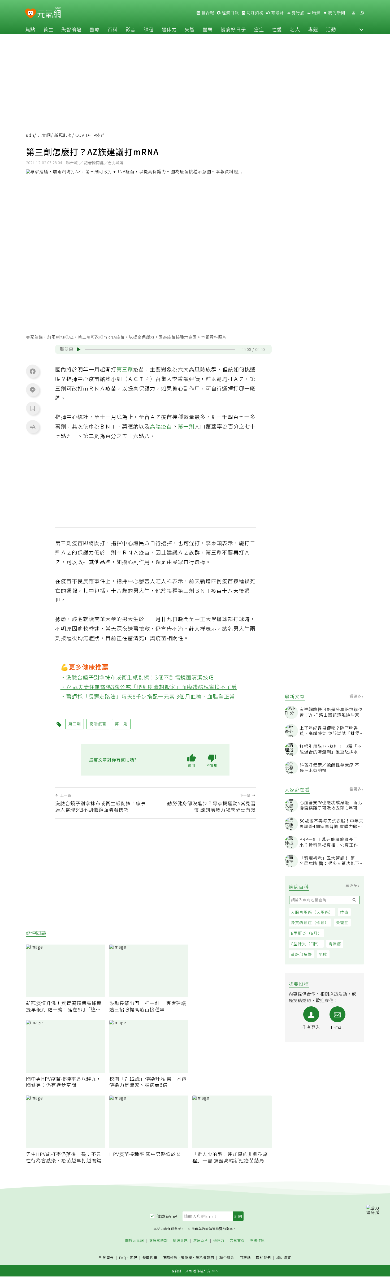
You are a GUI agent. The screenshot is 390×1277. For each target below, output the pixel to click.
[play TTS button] (78, 349)
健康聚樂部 (158, 1241)
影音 (130, 29)
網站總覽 (283, 1258)
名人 (295, 29)
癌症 (259, 29)
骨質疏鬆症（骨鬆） (310, 922)
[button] (361, 29)
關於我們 (263, 1258)
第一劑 (186, 426)
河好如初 (254, 12)
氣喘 (323, 954)
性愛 (277, 29)
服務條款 (170, 1257)
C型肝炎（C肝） (306, 943)
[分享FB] (32, 371)
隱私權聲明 (205, 1257)
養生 (48, 29)
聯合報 (207, 12)
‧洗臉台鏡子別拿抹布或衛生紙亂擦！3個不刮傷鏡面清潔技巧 (137, 677)
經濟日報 (230, 12)
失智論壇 (71, 29)
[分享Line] (32, 389)
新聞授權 (149, 1258)
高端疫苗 (161, 426)
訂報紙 (245, 1258)
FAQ (122, 1257)
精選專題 (180, 1241)
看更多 (355, 696)
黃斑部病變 (301, 954)
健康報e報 (167, 1216)
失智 (190, 29)
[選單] (362, 13)
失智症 (342, 922)
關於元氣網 (134, 1241)
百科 (112, 29)
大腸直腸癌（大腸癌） (312, 912)
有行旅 (297, 12)
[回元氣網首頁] (49, 13)
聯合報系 (226, 1258)
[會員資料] (353, 13)
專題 (313, 29)
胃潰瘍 (334, 943)
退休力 (169, 29)
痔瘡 (344, 912)
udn (30, 135)
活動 (331, 29)
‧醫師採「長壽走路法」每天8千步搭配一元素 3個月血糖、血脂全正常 (147, 696)
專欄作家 (257, 1241)
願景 (315, 12)
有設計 (277, 12)
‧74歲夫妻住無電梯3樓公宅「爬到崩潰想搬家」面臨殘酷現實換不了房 (148, 687)
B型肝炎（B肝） (306, 933)
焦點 (30, 29)
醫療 (94, 29)
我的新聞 (336, 12)
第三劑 (124, 369)
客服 (133, 1257)
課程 (149, 29)
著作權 (186, 1257)
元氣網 (44, 135)
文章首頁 (237, 1241)
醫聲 (208, 29)
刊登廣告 (106, 1258)
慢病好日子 (233, 29)
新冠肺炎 (63, 135)
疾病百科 (200, 1241)
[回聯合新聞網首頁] (30, 13)
